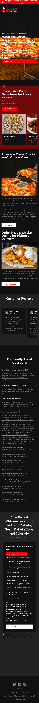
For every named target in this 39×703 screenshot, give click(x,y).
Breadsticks (23, 376)
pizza (15, 271)
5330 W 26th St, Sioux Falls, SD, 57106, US (18, 593)
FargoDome (16, 426)
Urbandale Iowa (29, 439)
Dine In (9, 402)
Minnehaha (23, 420)
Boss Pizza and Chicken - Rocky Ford (18, 587)
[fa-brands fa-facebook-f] (14, 684)
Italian (10, 389)
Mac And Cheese (22, 378)
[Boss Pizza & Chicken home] (9, 10)
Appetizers (19, 391)
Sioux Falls (17, 424)
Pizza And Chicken (18, 389)
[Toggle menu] (36, 10)
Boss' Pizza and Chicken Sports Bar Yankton (20, 562)
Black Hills (20, 435)
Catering (4, 406)
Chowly (22, 699)
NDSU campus (13, 428)
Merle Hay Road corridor (15, 439)
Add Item (6, 139)
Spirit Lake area (18, 441)
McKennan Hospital (12, 420)
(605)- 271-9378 (14, 598)
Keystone (11, 443)
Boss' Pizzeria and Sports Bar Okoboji (18, 584)
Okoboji (26, 441)
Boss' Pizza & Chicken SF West (17, 554)
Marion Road (26, 424)
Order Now (9, 109)
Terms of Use (14, 692)
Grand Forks (12, 415)
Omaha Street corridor (21, 437)
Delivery (20, 402)
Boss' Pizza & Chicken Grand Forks (17, 576)
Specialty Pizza (6, 391)
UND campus (6, 433)
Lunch (26, 404)
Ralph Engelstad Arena (18, 433)
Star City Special (24, 373)
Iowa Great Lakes (7, 441)
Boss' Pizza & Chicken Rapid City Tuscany (19, 568)
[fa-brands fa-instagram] (19, 684)
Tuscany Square (11, 435)
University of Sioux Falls (9, 418)
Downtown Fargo (7, 426)
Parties (12, 406)
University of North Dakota (23, 430)
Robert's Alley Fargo (8, 430)
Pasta (13, 391)
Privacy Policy (24, 692)
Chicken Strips (11, 378)
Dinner (31, 404)
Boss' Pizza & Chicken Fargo (15, 572)
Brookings (21, 443)
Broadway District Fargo (26, 428)
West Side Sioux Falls (19, 422)
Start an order (19, 627)
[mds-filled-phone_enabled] (24, 684)
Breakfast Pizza (6, 380)
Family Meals (29, 389)
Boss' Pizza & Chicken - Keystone (17, 580)
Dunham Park (9, 424)
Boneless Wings (14, 376)
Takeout (15, 402)
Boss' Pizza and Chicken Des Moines (18, 558)
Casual (12, 404)
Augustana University (24, 415)
